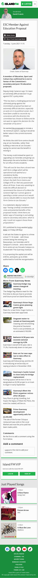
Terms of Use (19, 570)
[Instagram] (13, 549)
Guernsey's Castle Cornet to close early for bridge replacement (24, 374)
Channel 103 (19, 556)
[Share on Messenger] (11, 270)
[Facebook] (7, 549)
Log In (10, 474)
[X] (18, 549)
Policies (19, 564)
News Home (11, 35)
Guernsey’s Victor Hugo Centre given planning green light (23, 305)
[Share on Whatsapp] (22, 270)
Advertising (19, 559)
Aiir (35, 575)
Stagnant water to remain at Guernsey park (24, 319)
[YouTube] (24, 549)
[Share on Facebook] (5, 270)
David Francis (18, 14)
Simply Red (21, 495)
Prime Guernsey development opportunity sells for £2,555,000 (17, 413)
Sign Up (28, 474)
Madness (21, 530)
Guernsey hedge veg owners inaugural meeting (22, 286)
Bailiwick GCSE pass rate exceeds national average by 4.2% (23, 339)
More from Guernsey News (16, 39)
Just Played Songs (12, 484)
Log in (7, 450)
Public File (19, 567)
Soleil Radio (19, 554)
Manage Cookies (19, 562)
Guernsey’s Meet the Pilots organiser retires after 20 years (23, 393)
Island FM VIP (12, 464)
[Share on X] (17, 270)
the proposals (18, 128)
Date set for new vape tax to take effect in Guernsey (22, 356)
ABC (19, 512)
